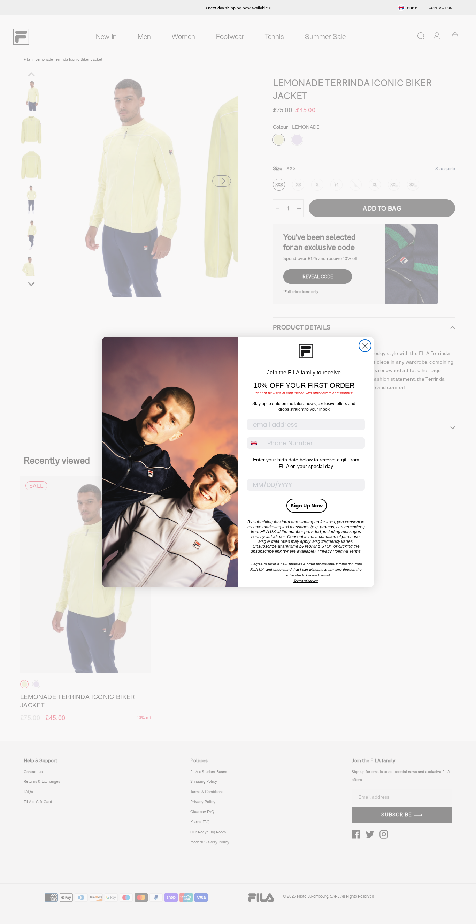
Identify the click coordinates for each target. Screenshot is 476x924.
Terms (355, 551)
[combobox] (255, 443)
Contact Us (440, 8)
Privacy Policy (331, 551)
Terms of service (305, 580)
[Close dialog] (365, 346)
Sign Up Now (307, 505)
